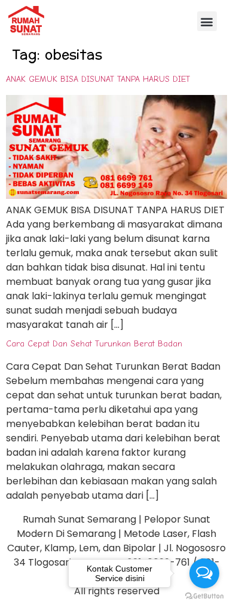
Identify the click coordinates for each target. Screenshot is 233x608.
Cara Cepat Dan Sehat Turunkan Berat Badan (94, 344)
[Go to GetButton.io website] (204, 596)
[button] (207, 21)
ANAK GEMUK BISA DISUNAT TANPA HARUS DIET (98, 79)
